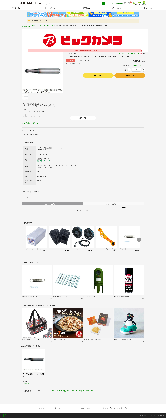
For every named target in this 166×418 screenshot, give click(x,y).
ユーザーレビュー (52, 204)
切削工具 (74, 391)
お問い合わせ (56, 408)
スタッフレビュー (113, 204)
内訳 (144, 65)
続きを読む (83, 118)
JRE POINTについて (66, 408)
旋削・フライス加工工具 (86, 391)
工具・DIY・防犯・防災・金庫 (61, 391)
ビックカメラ (46, 391)
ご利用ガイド (41, 408)
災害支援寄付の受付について (39, 20)
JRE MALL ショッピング (26, 25)
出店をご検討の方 (113, 408)
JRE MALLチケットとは (78, 408)
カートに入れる (98, 75)
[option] (42, 72)
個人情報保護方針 (123, 408)
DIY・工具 (50, 26)
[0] (129, 3)
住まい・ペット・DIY (38, 26)
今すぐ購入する (130, 75)
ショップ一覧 (48, 408)
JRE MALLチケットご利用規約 (100, 408)
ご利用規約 (88, 408)
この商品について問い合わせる (130, 53)
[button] (139, 239)
